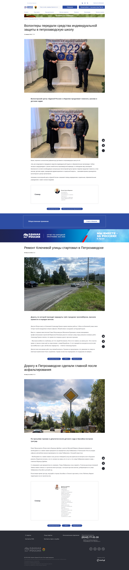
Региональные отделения (71, 535)
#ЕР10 (66, 358)
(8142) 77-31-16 (90, 537)
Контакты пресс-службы (51, 539)
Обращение (70, 7)
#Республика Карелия (53, 208)
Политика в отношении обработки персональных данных (38, 563)
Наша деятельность (49, 12)
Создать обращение (91, 221)
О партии (26, 12)
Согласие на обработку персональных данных (35, 565)
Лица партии (37, 12)
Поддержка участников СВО (64, 15)
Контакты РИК (29, 539)
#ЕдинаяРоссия (76, 358)
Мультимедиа (87, 12)
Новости (42, 19)
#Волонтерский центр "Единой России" (72, 208)
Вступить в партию (100, 12)
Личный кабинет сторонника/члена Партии (91, 7)
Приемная (76, 12)
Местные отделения (64, 12)
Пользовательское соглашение (31, 561)
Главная (26, 19)
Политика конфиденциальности (32, 562)
